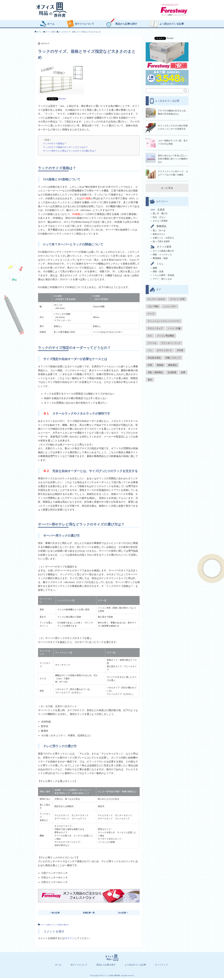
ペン (150, 350)
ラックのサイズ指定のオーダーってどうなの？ (65, 147)
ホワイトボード (164, 350)
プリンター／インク (170, 343)
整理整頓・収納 (160, 258)
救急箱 (160, 365)
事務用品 (161, 226)
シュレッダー (169, 306)
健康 (155, 268)
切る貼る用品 (154, 358)
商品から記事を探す (126, 24)
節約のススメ (159, 234)
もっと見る (167, 188)
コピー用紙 (153, 306)
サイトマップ (161, 965)
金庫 (183, 372)
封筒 (150, 365)
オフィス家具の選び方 (60, 925)
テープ (151, 314)
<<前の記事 (55, 913)
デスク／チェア (155, 328)
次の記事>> (123, 913)
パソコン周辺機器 (165, 336)
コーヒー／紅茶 (177, 299)
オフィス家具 (46, 925)
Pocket (62, 98)
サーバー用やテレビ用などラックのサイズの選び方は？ (69, 151)
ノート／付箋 (174, 328)
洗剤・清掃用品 (155, 372)
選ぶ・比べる (159, 230)
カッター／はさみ (156, 299)
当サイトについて (84, 24)
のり (150, 336)
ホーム (51, 24)
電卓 (150, 380)
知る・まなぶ (159, 217)
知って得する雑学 (161, 241)
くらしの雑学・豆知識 (163, 275)
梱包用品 (172, 365)
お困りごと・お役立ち (163, 238)
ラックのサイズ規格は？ (54, 143)
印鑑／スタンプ (172, 358)
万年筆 (180, 350)
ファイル (152, 343)
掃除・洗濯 (158, 271)
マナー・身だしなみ (162, 279)
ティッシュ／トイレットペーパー (164, 321)
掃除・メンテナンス (162, 254)
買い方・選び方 (160, 213)
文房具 (161, 210)
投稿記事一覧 (89, 913)
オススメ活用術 (160, 221)
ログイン (70, 938)
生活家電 (172, 372)
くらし (160, 263)
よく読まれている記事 (172, 24)
